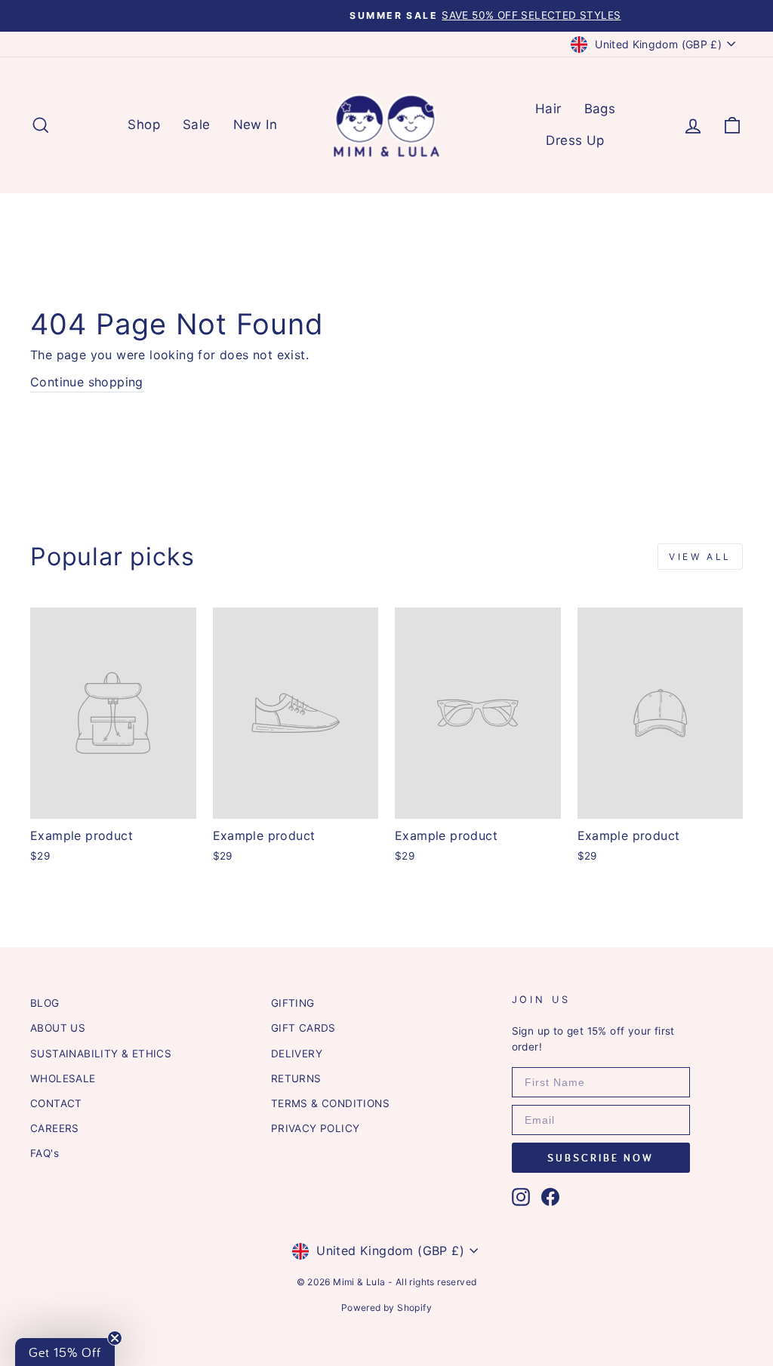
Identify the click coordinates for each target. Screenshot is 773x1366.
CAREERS (54, 1128)
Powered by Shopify (386, 1307)
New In (255, 124)
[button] (65, 1352)
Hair (548, 108)
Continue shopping (86, 381)
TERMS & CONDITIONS (330, 1103)
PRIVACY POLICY (315, 1128)
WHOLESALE (63, 1078)
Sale (197, 124)
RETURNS (296, 1078)
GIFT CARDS (303, 1028)
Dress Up (575, 140)
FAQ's (44, 1153)
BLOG (45, 1003)
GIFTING (293, 1003)
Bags (600, 108)
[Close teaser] (114, 1338)
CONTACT (56, 1103)
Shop (144, 124)
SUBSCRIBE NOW (600, 1157)
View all (700, 556)
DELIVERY (296, 1054)
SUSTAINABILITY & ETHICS (100, 1054)
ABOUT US (57, 1028)
